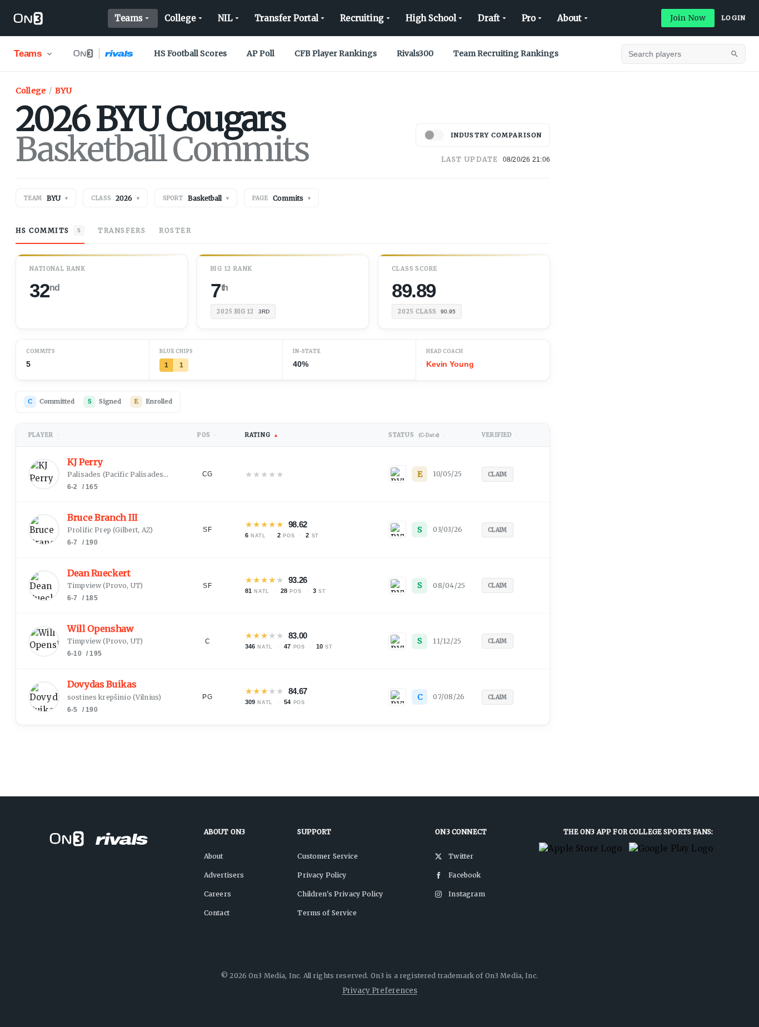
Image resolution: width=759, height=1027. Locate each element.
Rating (262, 434)
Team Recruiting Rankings (505, 53)
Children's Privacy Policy (340, 894)
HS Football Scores (190, 53)
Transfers (122, 230)
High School (431, 18)
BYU (63, 91)
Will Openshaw (100, 629)
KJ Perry (84, 462)
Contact (216, 913)
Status (417, 434)
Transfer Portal (286, 18)
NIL (225, 18)
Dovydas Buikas (102, 684)
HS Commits (48, 230)
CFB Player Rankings (335, 53)
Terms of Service (326, 913)
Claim (497, 474)
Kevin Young (449, 364)
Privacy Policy (321, 875)
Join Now (688, 18)
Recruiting (361, 18)
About (569, 18)
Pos (206, 434)
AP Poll (260, 53)
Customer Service (327, 856)
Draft (489, 18)
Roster (175, 230)
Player (44, 434)
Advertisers (224, 875)
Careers (217, 894)
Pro (529, 18)
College (180, 18)
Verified (500, 434)
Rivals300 (415, 53)
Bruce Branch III (102, 517)
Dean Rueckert (99, 573)
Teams (128, 18)
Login (733, 18)
